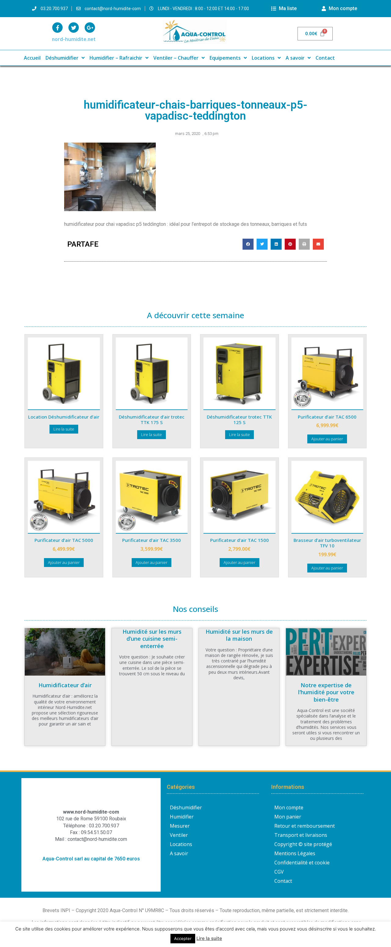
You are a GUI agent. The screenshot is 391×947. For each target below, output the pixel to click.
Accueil (32, 57)
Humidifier (182, 816)
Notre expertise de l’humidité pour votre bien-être (326, 692)
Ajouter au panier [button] (327, 439)
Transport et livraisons (300, 835)
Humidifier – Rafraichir (116, 57)
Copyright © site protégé (303, 844)
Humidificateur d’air (65, 685)
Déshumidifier (62, 57)
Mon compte (288, 807)
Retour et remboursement (304, 825)
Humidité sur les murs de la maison (239, 635)
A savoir (295, 57)
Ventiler (179, 835)
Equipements (225, 57)
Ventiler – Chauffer (176, 57)
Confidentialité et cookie (302, 862)
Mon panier (287, 816)
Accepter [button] (183, 938)
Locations (263, 57)
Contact (325, 57)
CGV (279, 871)
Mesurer (180, 825)
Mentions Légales (294, 853)
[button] (248, 244)
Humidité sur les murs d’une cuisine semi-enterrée (151, 639)
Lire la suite (63, 429)
